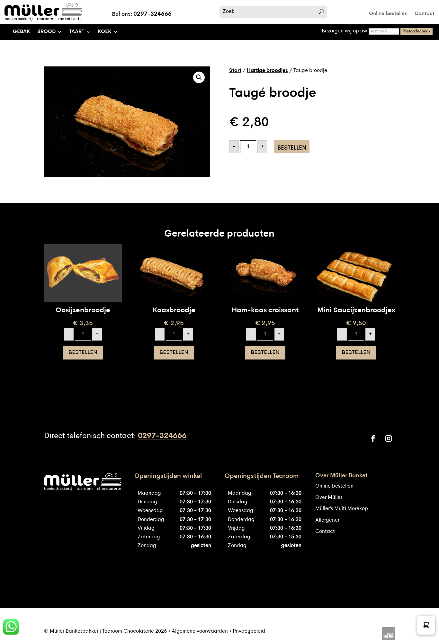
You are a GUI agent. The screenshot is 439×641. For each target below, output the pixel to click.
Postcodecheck (416, 31)
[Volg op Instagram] (388, 438)
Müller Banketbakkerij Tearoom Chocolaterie (102, 631)
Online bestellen (388, 14)
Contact (425, 14)
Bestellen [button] (82, 353)
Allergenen (328, 520)
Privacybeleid (249, 631)
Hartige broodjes (267, 70)
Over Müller (328, 497)
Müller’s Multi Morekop (341, 508)
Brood (46, 32)
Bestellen (291, 148)
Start (235, 70)
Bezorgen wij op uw (345, 31)
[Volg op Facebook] (373, 438)
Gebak (21, 32)
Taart (76, 32)
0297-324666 (152, 14)
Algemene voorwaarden (200, 631)
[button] (199, 77)
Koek (105, 32)
